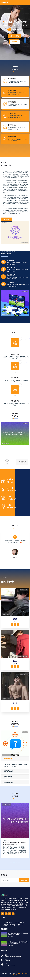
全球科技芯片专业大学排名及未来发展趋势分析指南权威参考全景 (14, 843)
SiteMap (24, 925)
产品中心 (15, 922)
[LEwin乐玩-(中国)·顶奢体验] (8, 895)
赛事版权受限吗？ (8, 759)
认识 (14, 36)
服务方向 (5, 925)
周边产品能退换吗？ (9, 771)
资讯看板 (14, 42)
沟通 (15, 925)
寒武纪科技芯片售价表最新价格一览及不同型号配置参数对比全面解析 (15, 443)
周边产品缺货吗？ (8, 777)
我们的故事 (6, 219)
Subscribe (24, 880)
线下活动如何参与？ (9, 783)
